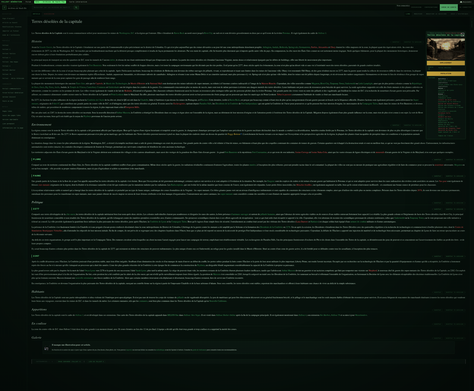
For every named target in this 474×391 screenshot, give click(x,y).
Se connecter (466, 7)
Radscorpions (177, 184)
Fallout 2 (6, 49)
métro (112, 59)
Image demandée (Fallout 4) (69, 361)
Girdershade (113, 87)
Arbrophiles (443, 96)
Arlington (267, 47)
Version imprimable (10, 119)
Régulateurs (443, 120)
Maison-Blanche (268, 83)
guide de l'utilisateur (199, 350)
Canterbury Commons (96, 87)
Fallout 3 (6, 58)
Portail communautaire (11, 89)
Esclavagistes (179, 103)
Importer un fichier (10, 31)
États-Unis (80, 83)
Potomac (286, 33)
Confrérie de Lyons (446, 90)
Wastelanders (361, 315)
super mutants (227, 193)
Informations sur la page (12, 128)
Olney (333, 47)
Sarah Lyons (141, 270)
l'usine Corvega (302, 152)
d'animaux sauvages (240, 214)
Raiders (441, 115)
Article (36, 14)
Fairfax (314, 47)
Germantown (304, 47)
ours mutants (44, 184)
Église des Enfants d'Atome (449, 105)
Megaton (315, 83)
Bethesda (283, 47)
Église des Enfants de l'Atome (450, 107)
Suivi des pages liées (11, 115)
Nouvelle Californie (218, 301)
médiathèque (160, 350)
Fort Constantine (259, 152)
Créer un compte (448, 7)
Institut (441, 109)
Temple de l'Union (445, 136)
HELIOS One (173, 315)
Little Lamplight (365, 83)
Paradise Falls (444, 113)
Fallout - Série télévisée (13, 78)
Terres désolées (444, 68)
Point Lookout (117, 94)
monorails (380, 152)
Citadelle (144, 99)
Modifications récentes (11, 27)
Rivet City (208, 33)
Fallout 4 (6, 66)
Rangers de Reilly (445, 119)
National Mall (156, 83)
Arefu (56, 87)
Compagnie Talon (444, 98)
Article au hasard (9, 23)
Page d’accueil (8, 19)
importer (129, 350)
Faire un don (7, 101)
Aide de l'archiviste (11, 35)
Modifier (418, 14)
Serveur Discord (8, 97)
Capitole (99, 83)
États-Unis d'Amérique (447, 81)
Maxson (216, 274)
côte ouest (70, 214)
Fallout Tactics (8, 54)
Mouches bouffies (304, 184)
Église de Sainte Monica (448, 103)
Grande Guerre (45, 47)
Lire (408, 14)
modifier (396, 42)
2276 (288, 227)
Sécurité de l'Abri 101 (447, 126)
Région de (437, 33)
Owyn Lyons (90, 270)
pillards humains (267, 214)
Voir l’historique (459, 14)
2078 (419, 190)
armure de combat (358, 221)
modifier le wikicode (413, 42)
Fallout (5, 45)
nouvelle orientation (84, 277)
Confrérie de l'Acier (95, 99)
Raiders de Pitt (444, 117)
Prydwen (87, 116)
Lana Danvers (302, 221)
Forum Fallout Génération (12, 93)
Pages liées (7, 111)
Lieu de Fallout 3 (96, 361)
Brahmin (128, 90)
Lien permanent (8, 124)
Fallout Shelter (8, 70)
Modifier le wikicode (436, 14)
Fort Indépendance (249, 103)
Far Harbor (325, 315)
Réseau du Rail (444, 124)
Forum (28, 2)
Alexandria (323, 47)
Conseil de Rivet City (447, 100)
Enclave (441, 92)
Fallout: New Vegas (10, 62)
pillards (180, 297)
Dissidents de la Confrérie (449, 101)
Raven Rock (179, 33)
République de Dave (446, 122)
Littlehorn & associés (447, 111)
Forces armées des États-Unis (450, 84)
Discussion (416, 7)
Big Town (49, 87)
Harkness (315, 221)
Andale (275, 47)
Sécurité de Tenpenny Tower (449, 128)
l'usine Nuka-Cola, (319, 152)
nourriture (439, 164)
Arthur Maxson (123, 112)
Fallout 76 (6, 74)
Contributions (431, 7)
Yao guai (443, 181)
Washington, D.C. (127, 33)
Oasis (42, 87)
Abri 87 (56, 103)
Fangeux (271, 181)
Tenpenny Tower (337, 83)
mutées (253, 164)
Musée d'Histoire (137, 83)
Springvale (293, 47)
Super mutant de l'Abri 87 (449, 132)
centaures (143, 301)
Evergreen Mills (132, 107)
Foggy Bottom (234, 134)
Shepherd (373, 270)
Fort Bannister (95, 65)
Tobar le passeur (284, 94)
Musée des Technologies (116, 83)
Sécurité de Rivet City (447, 130)
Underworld (350, 83)
